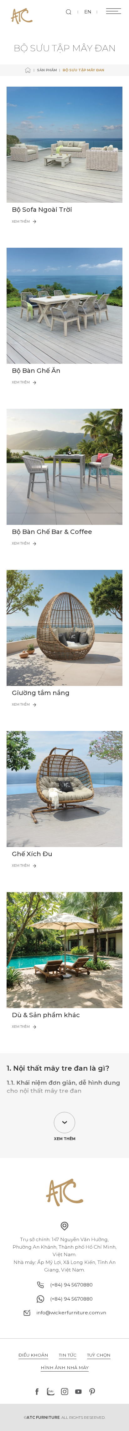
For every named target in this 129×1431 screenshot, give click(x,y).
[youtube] (78, 1391)
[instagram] (64, 1391)
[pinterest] (92, 1391)
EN (87, 12)
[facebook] (37, 1391)
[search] (68, 12)
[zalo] (51, 1391)
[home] (28, 70)
